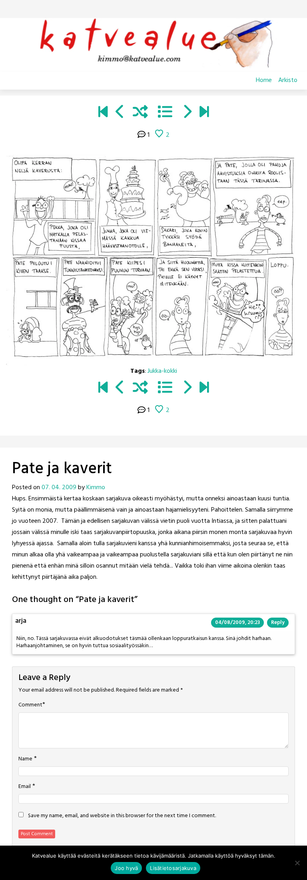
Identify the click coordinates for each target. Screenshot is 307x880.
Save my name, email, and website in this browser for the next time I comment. (122, 816)
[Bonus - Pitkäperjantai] (186, 113)
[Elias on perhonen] (103, 113)
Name (25, 759)
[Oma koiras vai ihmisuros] (204, 113)
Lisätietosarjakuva (173, 868)
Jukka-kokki (162, 371)
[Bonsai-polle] (120, 113)
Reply (278, 622)
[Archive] (165, 113)
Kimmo (95, 487)
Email (24, 787)
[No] (297, 863)
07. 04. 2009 (59, 487)
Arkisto (287, 80)
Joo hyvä (126, 868)
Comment (30, 705)
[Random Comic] (140, 113)
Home (264, 80)
